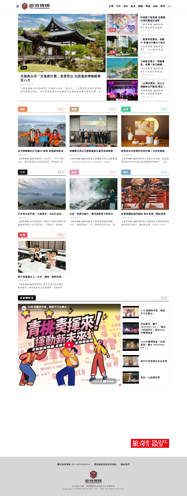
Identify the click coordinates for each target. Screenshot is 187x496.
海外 (126, 6)
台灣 (111, 6)
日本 (118, 6)
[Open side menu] (17, 6)
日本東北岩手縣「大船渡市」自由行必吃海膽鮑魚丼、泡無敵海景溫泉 (55, 214)
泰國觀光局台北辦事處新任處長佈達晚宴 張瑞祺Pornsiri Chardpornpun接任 (111, 151)
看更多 (61, 109)
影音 (163, 6)
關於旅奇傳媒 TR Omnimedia (73, 464)
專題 (148, 6)
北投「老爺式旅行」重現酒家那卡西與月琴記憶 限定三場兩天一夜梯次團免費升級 (113, 214)
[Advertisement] (150, 410)
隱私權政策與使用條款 (105, 464)
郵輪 (140, 6)
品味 (155, 6)
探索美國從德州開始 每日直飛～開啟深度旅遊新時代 (149, 214)
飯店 (133, 6)
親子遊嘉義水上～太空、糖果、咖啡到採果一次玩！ (46, 277)
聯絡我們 (125, 464)
